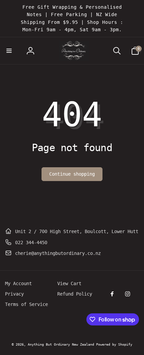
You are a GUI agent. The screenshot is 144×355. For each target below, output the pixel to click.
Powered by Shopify (114, 344)
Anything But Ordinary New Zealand (62, 344)
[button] (9, 50)
